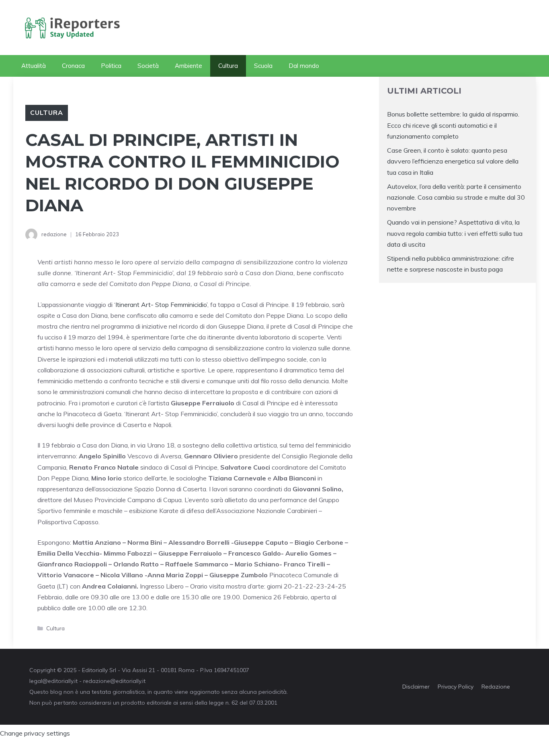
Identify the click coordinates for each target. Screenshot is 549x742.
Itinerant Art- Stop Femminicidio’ (161, 304)
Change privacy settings (35, 733)
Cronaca (73, 65)
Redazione (495, 686)
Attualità (33, 65)
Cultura (228, 65)
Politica (111, 65)
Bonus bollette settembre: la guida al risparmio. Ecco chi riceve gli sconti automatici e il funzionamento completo (453, 125)
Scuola (263, 65)
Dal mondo (304, 65)
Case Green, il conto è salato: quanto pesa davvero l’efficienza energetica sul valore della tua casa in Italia (452, 161)
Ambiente (188, 65)
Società (148, 65)
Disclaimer (416, 686)
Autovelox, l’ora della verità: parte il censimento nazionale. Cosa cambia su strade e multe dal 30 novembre (456, 197)
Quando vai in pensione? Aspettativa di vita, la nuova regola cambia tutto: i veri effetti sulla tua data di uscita (454, 233)
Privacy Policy (455, 686)
